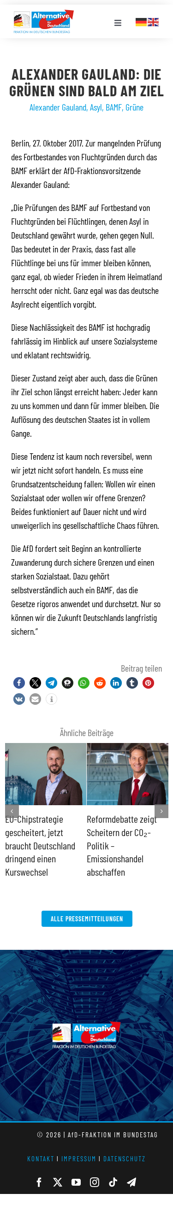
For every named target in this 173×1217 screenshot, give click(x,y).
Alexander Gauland (58, 106)
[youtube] (76, 1169)
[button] (19, 683)
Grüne (134, 106)
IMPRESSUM (78, 1145)
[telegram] (131, 1169)
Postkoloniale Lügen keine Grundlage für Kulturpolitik (121, 832)
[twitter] (57, 1169)
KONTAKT (40, 1145)
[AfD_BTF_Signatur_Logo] (44, 14)
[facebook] (39, 1169)
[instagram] (94, 1169)
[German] (142, 20)
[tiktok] (113, 1169)
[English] (154, 20)
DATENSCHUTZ (124, 1145)
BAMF (114, 106)
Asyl (96, 106)
